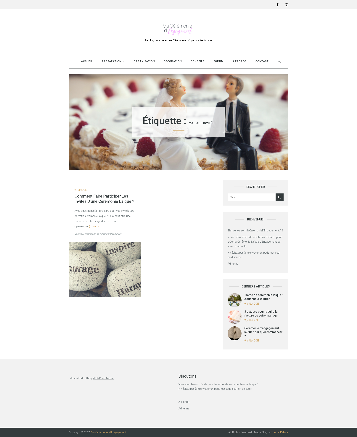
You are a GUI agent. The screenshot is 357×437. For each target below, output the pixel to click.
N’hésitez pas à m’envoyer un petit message (204, 388)
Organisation (144, 61)
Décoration (173, 61)
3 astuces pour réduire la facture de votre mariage (261, 313)
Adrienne (104, 233)
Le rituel (78, 233)
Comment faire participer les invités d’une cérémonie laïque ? (104, 199)
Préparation (111, 61)
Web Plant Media (103, 378)
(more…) (94, 226)
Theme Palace (279, 432)
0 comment (115, 233)
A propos (239, 61)
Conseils (198, 61)
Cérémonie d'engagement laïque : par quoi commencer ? (263, 332)
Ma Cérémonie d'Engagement (108, 432)
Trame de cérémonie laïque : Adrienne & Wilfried (263, 297)
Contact (262, 61)
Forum (218, 61)
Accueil (87, 61)
